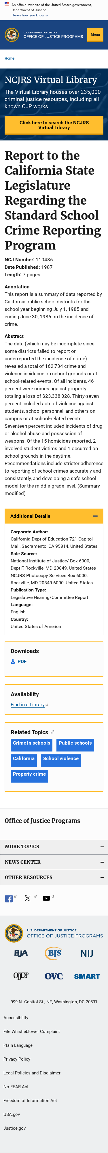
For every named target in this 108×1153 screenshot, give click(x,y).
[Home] (53, 35)
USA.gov (11, 1114)
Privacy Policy (16, 1059)
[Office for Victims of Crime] (54, 980)
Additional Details (30, 516)
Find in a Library (28, 704)
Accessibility (15, 1017)
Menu (95, 34)
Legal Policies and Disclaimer (31, 1073)
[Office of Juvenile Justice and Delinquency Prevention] (21, 981)
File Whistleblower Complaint (31, 1031)
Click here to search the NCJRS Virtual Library (54, 125)
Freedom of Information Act (30, 1100)
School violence (61, 758)
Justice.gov (14, 1128)
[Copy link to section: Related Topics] (51, 732)
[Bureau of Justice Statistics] (54, 961)
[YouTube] (48, 900)
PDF (22, 661)
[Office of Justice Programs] (12, 35)
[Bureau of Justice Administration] (21, 958)
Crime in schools (31, 743)
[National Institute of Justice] (87, 958)
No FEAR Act (16, 1086)
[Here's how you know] (54, 10)
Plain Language (18, 1045)
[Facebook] (11, 900)
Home (9, 58)
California (24, 758)
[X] (29, 900)
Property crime (29, 774)
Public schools (75, 743)
